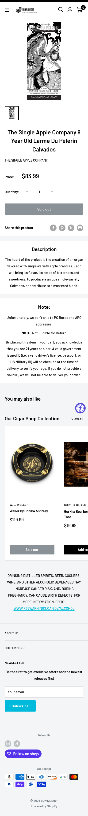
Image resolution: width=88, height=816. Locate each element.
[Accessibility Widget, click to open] (80, 408)
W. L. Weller (19, 504)
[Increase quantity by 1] (52, 192)
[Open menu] (7, 10)
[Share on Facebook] (53, 227)
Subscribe (20, 706)
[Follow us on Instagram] (8, 743)
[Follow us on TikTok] (17, 743)
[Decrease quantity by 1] (27, 192)
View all (77, 419)
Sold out (44, 209)
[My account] (70, 9)
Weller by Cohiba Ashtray (29, 511)
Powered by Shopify (44, 806)
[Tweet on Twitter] (71, 227)
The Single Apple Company (26, 160)
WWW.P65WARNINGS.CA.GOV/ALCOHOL (44, 608)
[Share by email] (80, 227)
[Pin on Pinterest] (62, 227)
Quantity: (12, 192)
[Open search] (60, 9)
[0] (79, 9)
